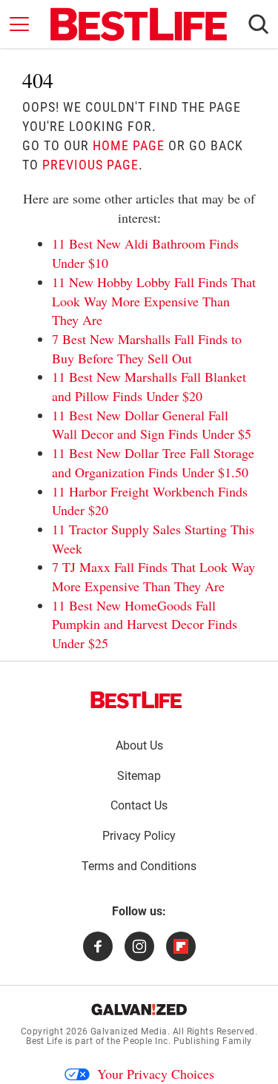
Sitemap (139, 776)
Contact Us (139, 805)
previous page (90, 164)
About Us (139, 745)
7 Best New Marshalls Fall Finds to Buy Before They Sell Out (147, 348)
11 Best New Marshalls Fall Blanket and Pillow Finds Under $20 (149, 386)
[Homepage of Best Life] (136, 700)
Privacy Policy (139, 836)
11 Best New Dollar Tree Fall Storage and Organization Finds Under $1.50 (153, 462)
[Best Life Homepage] (139, 24)
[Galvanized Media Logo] (139, 1009)
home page (129, 145)
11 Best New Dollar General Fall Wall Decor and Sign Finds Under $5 (151, 424)
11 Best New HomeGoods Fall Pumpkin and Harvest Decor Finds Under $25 (144, 624)
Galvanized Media (129, 1031)
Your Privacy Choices (155, 1074)
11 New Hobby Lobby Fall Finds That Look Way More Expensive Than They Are (154, 301)
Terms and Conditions (139, 866)
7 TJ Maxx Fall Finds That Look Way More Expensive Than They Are (153, 576)
